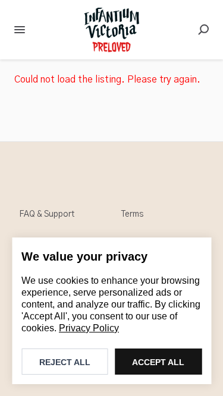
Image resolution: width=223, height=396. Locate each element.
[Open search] (203, 29)
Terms (132, 214)
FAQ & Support (46, 214)
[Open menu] (19, 29)
